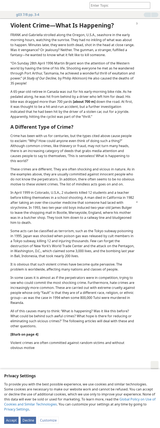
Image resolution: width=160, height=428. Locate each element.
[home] (6, 5)
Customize (48, 420)
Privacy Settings (16, 409)
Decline (28, 420)
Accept (11, 420)
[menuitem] (6, 5)
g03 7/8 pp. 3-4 (27, 14)
